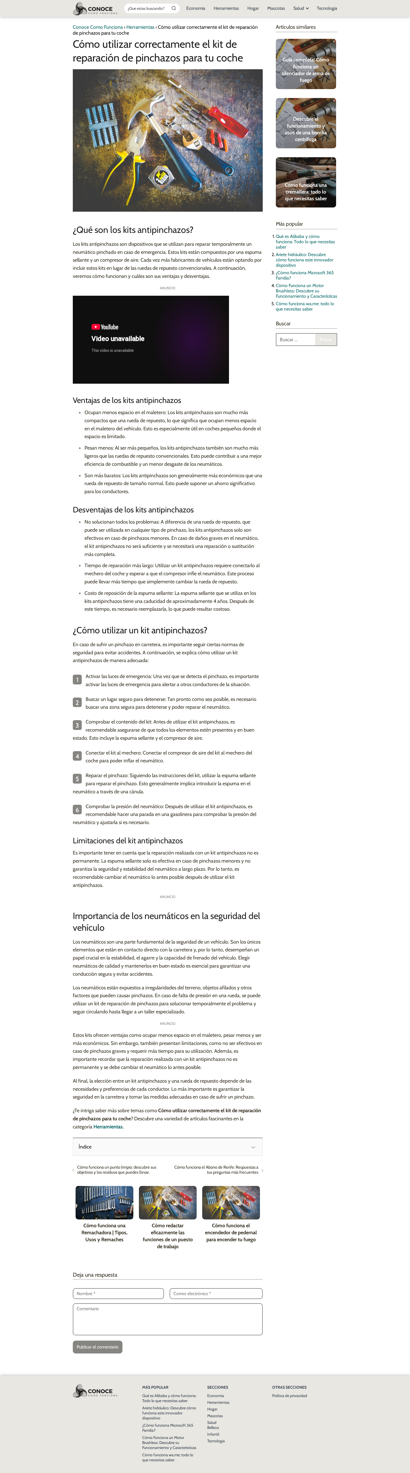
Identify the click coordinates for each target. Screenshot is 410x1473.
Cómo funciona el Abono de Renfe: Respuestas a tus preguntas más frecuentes (216, 1170)
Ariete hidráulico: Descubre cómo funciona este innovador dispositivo (304, 260)
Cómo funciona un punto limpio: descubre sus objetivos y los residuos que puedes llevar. (116, 1170)
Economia (195, 8)
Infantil (213, 1434)
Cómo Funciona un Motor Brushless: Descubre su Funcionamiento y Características (306, 291)
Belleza (213, 1427)
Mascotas (276, 8)
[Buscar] (174, 8)
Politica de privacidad (289, 1395)
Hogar (253, 8)
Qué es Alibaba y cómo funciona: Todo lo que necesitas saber (305, 242)
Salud (298, 8)
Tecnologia (327, 8)
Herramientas (226, 8)
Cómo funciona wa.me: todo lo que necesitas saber (305, 306)
